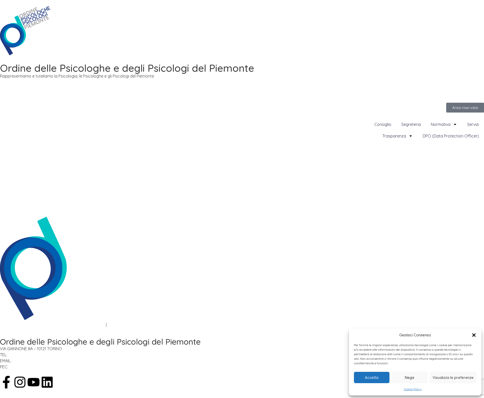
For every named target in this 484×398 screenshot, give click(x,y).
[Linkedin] (47, 382)
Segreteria (411, 124)
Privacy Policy (12, 324)
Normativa (440, 124)
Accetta (371, 377)
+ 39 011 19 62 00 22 (27, 354)
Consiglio (382, 124)
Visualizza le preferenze (453, 377)
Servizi (473, 124)
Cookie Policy (412, 389)
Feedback (117, 324)
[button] (473, 335)
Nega (409, 377)
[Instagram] (20, 382)
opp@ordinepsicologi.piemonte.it (45, 360)
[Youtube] (33, 382)
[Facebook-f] (6, 382)
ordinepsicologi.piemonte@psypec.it (45, 366)
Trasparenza (394, 135)
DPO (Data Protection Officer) (451, 135)
